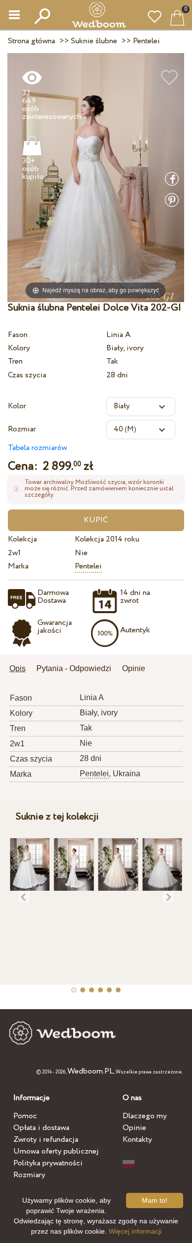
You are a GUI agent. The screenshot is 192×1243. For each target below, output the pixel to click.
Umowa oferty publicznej (56, 1151)
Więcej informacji (135, 1231)
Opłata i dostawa (41, 1127)
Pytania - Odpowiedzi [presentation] (73, 668)
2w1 (14, 553)
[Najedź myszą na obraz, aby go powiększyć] (95, 177)
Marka (18, 566)
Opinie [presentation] (133, 668)
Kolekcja (22, 539)
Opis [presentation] (17, 668)
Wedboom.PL (90, 1071)
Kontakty (137, 1139)
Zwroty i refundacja (45, 1139)
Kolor (17, 406)
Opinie (134, 1127)
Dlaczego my (145, 1116)
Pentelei (88, 566)
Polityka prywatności (48, 1163)
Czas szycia (27, 375)
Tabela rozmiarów (37, 447)
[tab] (20, 669)
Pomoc (25, 1116)
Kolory (19, 348)
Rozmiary (29, 1175)
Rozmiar (22, 429)
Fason (18, 334)
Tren (15, 361)
